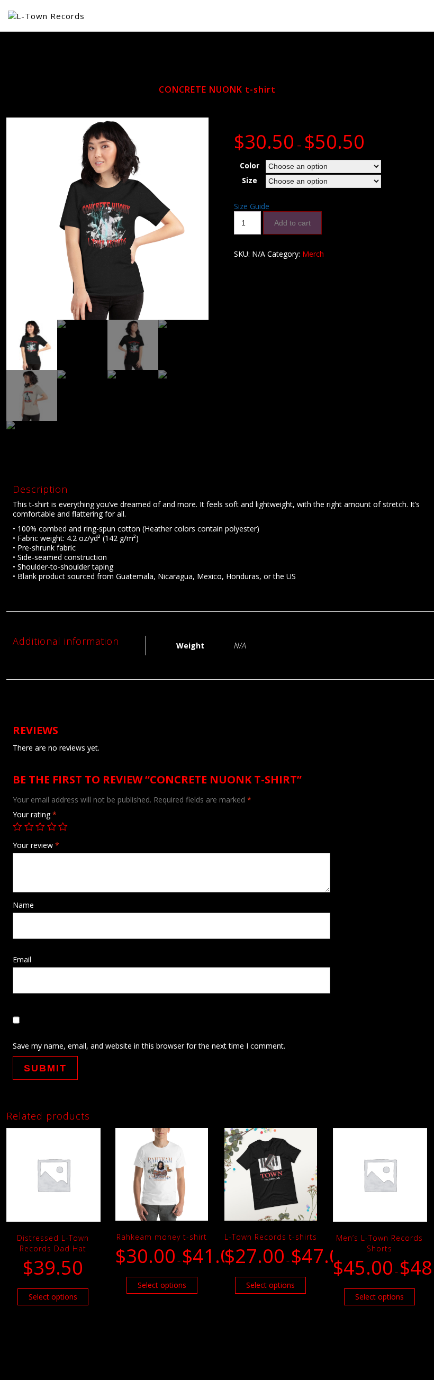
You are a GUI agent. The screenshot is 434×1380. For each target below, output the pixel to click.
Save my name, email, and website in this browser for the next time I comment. (149, 1046)
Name (23, 905)
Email (22, 959)
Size (249, 180)
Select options (53, 1297)
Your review (36, 845)
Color (249, 165)
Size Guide (251, 206)
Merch (313, 254)
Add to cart (292, 223)
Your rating (35, 814)
